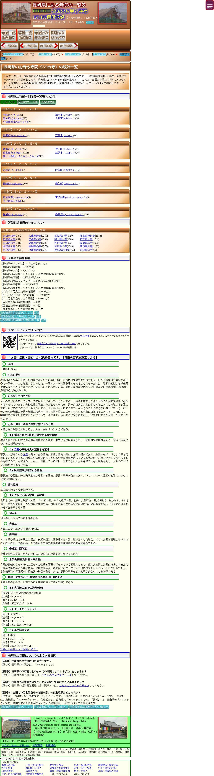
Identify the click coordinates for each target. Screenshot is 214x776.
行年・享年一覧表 (83, 768)
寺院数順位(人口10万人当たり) (17, 316)
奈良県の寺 (60, 235)
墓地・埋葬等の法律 (108, 771)
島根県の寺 (35, 239)
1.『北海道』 (11, 46)
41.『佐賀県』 (31, 46)
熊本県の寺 (86, 246)
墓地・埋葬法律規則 (60, 771)
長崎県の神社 (72, 54)
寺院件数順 (48, 102)
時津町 (66, 170)
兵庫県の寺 (35, 235)
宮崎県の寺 (35, 249)
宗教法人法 (31, 771)
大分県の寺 (9, 249)
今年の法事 (7, 768)
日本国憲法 (7, 771)
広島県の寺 (86, 239)
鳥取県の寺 (9, 239)
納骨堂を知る (56, 765)
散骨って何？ (80, 771)
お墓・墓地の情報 (83, 765)
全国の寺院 (99, 54)
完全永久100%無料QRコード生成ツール (56, 343)
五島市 (64, 135)
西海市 (13, 149)
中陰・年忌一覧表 (34, 765)
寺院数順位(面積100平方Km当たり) (20, 320)
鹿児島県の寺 (61, 249)
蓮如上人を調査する (60, 768)
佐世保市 (13, 152)
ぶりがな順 (8, 102)
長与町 (66, 183)
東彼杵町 (71, 197)
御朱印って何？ (33, 768)
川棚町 (15, 135)
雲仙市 (13, 118)
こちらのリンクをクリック (57, 675)
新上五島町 (21, 156)
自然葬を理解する (34, 774)
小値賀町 (15, 121)
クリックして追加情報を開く (19, 758)
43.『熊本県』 (47, 46)
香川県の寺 (60, 242)
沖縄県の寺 (86, 249)
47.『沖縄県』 (67, 46)
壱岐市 (11, 114)
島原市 (65, 152)
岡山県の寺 (60, 239)
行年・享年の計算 (107, 768)
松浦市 (13, 214)
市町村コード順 (28, 102)
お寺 (25, 454)
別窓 (36, 312)
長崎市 (13, 183)
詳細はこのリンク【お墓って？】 (19, 649)
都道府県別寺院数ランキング (16, 312)
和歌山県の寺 (87, 235)
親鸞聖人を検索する (108, 765)
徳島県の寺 (35, 242)
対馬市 (12, 170)
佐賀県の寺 (60, 246)
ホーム (90, 22)
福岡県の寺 (35, 246)
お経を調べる (8, 765)
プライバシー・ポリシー (16, 745)
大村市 (65, 118)
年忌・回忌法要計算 (11, 774)
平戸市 (12, 200)
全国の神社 (45, 54)
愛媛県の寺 (86, 242)
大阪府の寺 (9, 235)
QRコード (85, 336)
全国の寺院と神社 (13, 54)
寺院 (16, 449)
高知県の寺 (9, 246)
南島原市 (69, 214)
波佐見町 (15, 197)
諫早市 (65, 114)
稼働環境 (37, 745)
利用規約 (51, 745)
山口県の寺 (9, 242)
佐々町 (65, 149)
